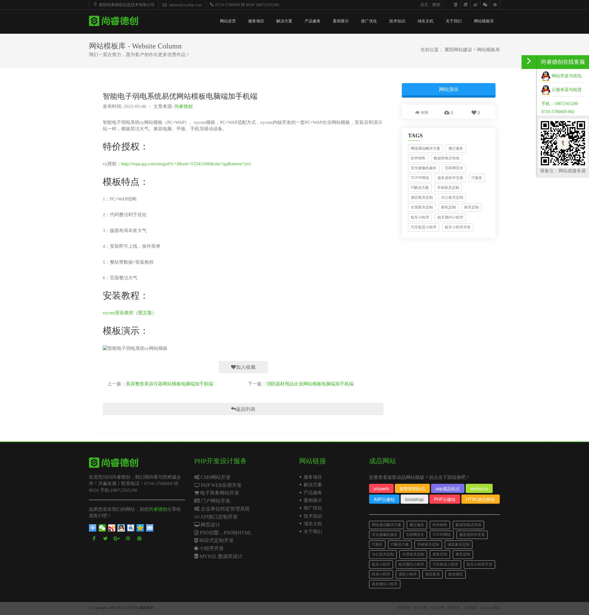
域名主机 (425, 21)
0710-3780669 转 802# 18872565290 (247, 4)
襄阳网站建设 (458, 49)
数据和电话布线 (447, 158)
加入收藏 (246, 366)
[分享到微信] (102, 528)
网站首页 (228, 21)
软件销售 (418, 158)
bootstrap (414, 499)
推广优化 (369, 21)
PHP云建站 (445, 499)
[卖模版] (466, 5)
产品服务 (313, 21)
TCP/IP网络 (420, 178)
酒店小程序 (407, 574)
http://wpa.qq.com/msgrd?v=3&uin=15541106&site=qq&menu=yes (186, 163)
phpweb (381, 488)
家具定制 (471, 207)
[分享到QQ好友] (121, 528)
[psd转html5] (456, 5)
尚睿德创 (183, 106)
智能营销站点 (412, 488)
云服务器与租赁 (566, 89)
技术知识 (397, 21)
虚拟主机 (453, 607)
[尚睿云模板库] (495, 5)
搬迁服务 (455, 148)
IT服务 (477, 178)
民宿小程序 (381, 574)
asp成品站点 (448, 488)
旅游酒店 (455, 574)
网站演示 (449, 89)
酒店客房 (432, 574)
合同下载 (420, 607)
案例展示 (341, 21)
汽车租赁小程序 (424, 227)
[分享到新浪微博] (112, 528)
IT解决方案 (420, 187)
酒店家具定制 (422, 197)
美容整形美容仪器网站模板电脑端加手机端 (169, 383)
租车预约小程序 (450, 217)
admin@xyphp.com (185, 4)
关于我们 (454, 21)
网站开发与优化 (566, 76)
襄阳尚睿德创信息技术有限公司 (127, 4)
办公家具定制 (452, 197)
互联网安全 (454, 168)
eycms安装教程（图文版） (129, 312)
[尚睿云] (475, 5)
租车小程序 (420, 217)
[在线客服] (529, 62)
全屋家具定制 (422, 207)
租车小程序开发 (458, 227)
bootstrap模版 (490, 607)
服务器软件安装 (450, 178)
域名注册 (437, 607)
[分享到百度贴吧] (131, 528)
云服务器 (470, 607)
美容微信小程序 (385, 584)
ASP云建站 (384, 499)
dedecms (479, 488)
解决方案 (284, 21)
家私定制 (448, 207)
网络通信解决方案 (425, 148)
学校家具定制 (448, 187)
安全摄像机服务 (424, 168)
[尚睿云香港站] (485, 5)
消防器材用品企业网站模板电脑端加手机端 (310, 383)
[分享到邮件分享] (150, 528)
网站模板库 (484, 21)
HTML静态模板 (480, 499)
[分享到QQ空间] (140, 528)
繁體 (436, 4)
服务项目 (256, 21)
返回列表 (246, 408)
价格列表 (404, 607)
